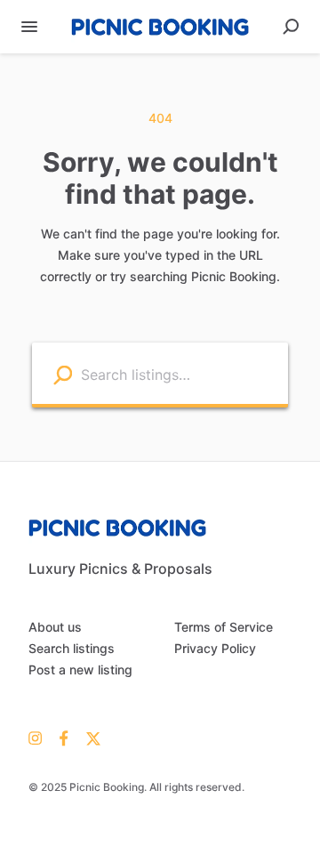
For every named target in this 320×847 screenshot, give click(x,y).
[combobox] (180, 373)
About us (55, 626)
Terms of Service (223, 626)
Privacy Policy (215, 648)
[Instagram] (39, 737)
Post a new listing (80, 669)
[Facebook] (64, 737)
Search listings (71, 648)
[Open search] (290, 26)
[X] (89, 737)
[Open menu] (29, 26)
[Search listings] (62, 374)
